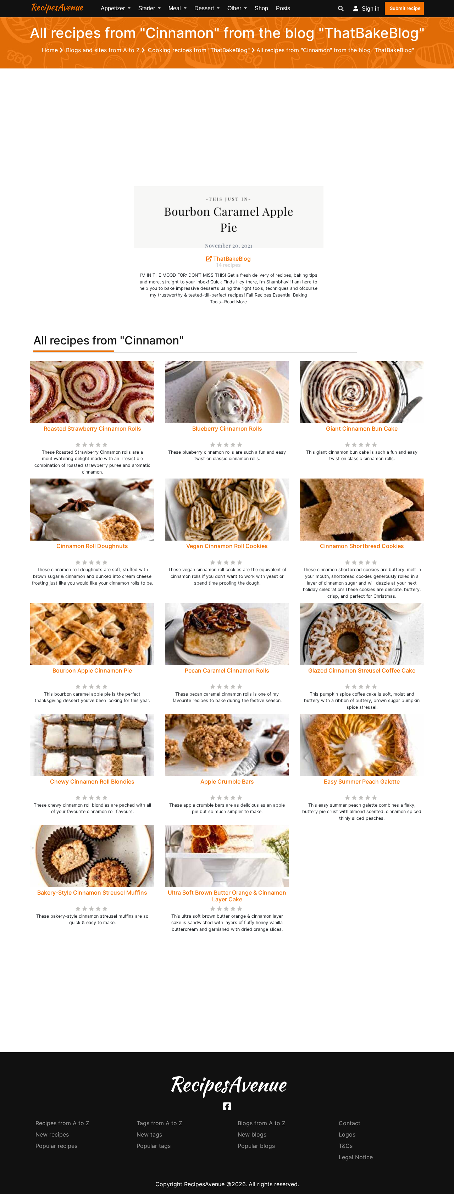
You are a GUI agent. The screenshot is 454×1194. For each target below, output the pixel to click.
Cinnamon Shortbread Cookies (362, 545)
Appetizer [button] (113, 8)
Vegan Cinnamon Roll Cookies (227, 545)
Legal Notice (356, 1157)
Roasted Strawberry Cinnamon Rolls (92, 428)
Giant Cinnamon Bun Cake (362, 428)
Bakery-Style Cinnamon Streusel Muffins (92, 892)
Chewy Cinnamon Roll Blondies (92, 781)
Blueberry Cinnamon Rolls (227, 428)
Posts (283, 8)
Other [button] (235, 8)
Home (51, 50)
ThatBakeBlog (231, 258)
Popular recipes (56, 1145)
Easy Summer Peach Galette (362, 781)
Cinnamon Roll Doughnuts (92, 545)
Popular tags (154, 1145)
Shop (261, 8)
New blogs (252, 1134)
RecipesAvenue (56, 7)
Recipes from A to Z (62, 1123)
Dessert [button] (204, 8)
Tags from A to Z (159, 1123)
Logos (347, 1134)
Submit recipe (405, 8)
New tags (149, 1134)
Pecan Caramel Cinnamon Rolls (227, 670)
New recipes (52, 1134)
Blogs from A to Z (262, 1123)
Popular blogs (256, 1145)
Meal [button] (175, 8)
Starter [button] (147, 8)
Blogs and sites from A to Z (104, 50)
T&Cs (346, 1145)
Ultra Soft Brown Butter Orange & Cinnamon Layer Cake (227, 896)
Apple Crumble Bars (227, 781)
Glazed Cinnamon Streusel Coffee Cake (361, 670)
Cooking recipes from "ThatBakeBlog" (199, 50)
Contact (349, 1123)
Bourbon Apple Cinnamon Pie (92, 670)
